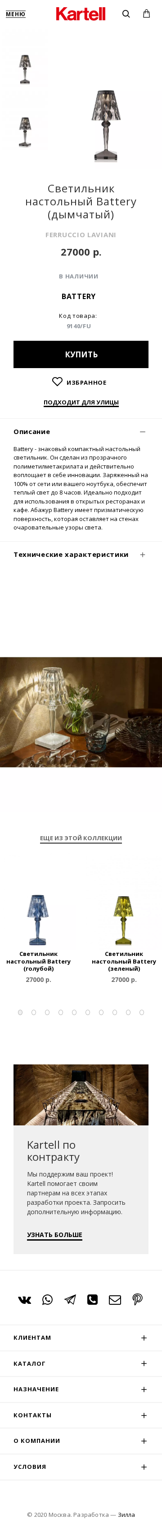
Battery (79, 296)
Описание (32, 431)
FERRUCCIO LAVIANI (81, 234)
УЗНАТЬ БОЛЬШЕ (54, 1234)
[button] (20, 1012)
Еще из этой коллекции (81, 838)
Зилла (126, 1515)
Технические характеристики (71, 554)
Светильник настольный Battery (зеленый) (124, 961)
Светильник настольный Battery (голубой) (38, 961)
